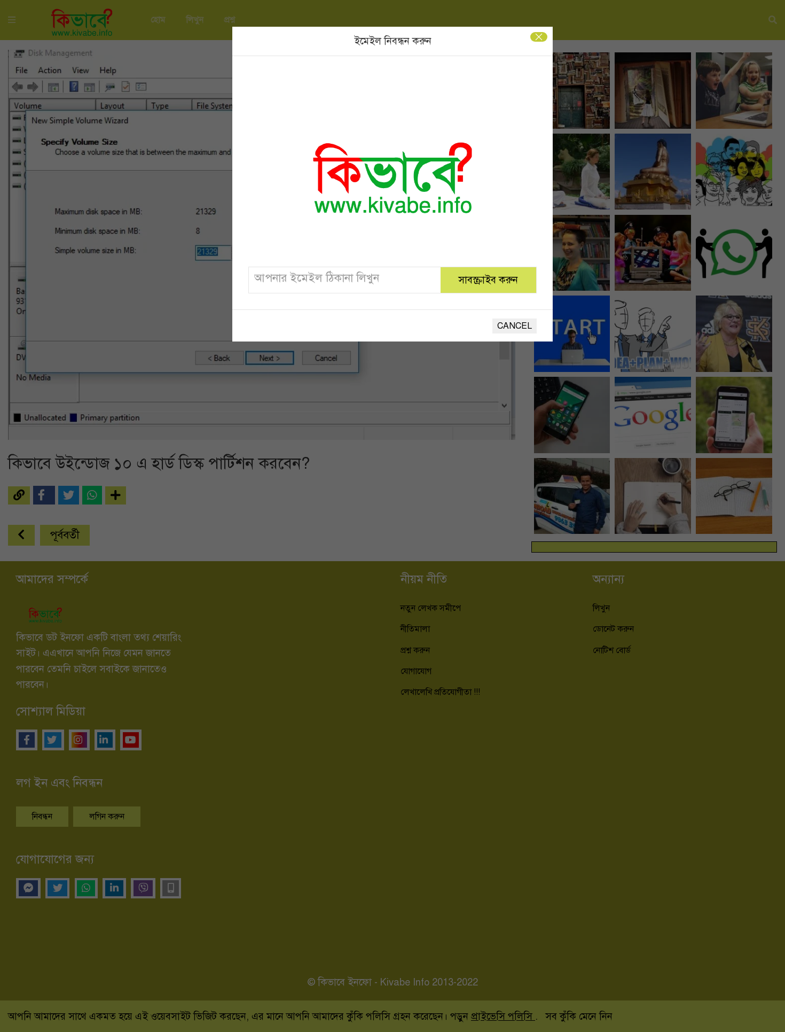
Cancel (514, 326)
